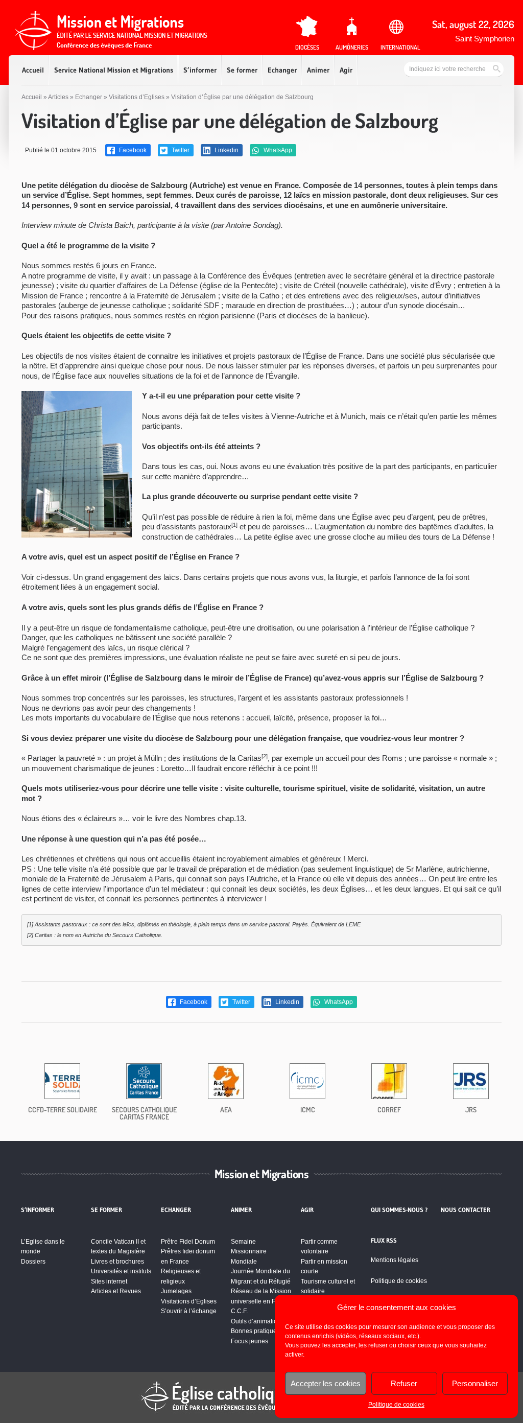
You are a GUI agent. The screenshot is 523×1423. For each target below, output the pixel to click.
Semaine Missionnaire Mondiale (249, 1251)
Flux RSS (384, 1240)
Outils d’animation (256, 1321)
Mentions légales (394, 1260)
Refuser (404, 1383)
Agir (346, 70)
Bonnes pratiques (255, 1331)
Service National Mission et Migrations (113, 70)
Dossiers (33, 1261)
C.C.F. (239, 1311)
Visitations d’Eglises (136, 97)
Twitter (179, 150)
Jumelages (176, 1291)
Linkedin (226, 150)
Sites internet (109, 1281)
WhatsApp (277, 150)
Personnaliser (475, 1383)
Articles (58, 97)
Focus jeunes (249, 1341)
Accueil (33, 70)
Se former (242, 70)
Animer (318, 70)
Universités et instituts (121, 1271)
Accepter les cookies (326, 1383)
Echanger (282, 70)
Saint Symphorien (484, 38)
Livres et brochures (117, 1261)
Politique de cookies (396, 1404)
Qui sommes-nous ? (399, 1210)
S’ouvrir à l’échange (189, 1311)
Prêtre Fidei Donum (188, 1241)
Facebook (132, 150)
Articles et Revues (116, 1291)
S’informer (200, 70)
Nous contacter (465, 1210)
